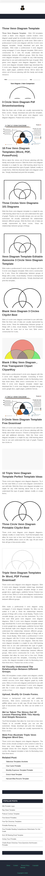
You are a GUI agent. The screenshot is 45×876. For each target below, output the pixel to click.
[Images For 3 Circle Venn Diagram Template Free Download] (22, 405)
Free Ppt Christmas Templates (12, 821)
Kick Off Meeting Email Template (12, 835)
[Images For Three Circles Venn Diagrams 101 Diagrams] (22, 189)
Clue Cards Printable (13, 766)
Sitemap (22, 867)
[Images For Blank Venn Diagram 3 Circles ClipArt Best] (22, 297)
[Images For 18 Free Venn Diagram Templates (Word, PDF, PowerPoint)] (22, 134)
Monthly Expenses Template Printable (19, 770)
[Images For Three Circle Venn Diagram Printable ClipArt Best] (22, 510)
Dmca (8, 865)
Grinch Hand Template (14, 774)
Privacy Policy (25, 865)
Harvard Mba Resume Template (17, 779)
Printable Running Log (9, 825)
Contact (15, 865)
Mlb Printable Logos (8, 806)
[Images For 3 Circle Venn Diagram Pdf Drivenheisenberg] (22, 88)
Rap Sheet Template (8, 810)
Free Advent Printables (9, 818)
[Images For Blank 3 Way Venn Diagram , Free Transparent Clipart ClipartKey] (22, 348)
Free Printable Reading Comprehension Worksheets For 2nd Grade (21, 830)
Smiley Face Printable (9, 839)
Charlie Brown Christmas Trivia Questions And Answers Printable (19, 844)
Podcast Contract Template (10, 814)
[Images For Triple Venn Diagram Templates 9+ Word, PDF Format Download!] (22, 558)
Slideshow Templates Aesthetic (17, 761)
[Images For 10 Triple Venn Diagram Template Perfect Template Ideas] (22, 459)
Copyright (35, 865)
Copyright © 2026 (22, 873)
